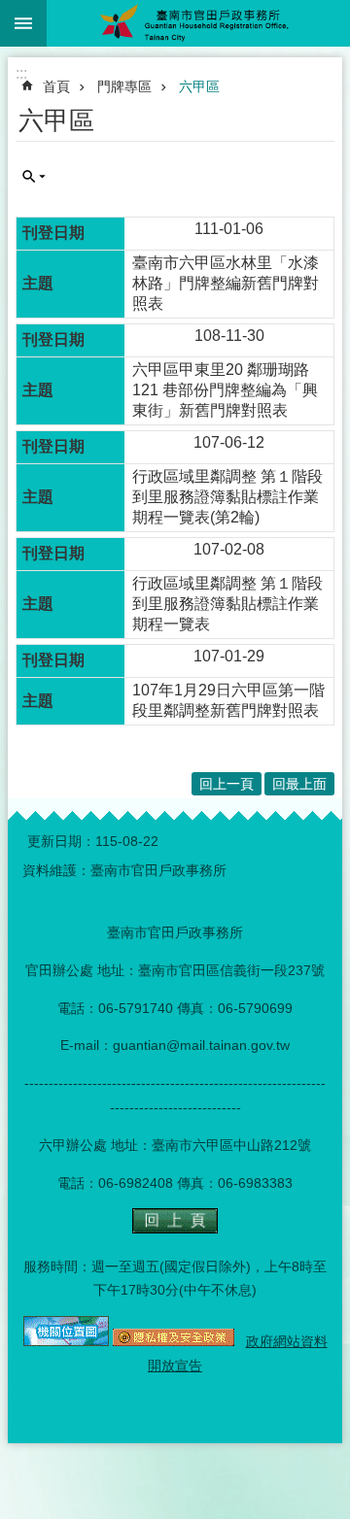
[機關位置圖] (66, 1341)
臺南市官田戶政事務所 (198, 23)
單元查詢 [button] (34, 176)
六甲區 (199, 86)
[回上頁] (175, 1228)
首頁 (56, 86)
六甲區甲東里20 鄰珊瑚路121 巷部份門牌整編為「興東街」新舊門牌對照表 (225, 390)
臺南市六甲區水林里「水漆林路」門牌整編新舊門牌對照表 (225, 283)
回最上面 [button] (299, 784)
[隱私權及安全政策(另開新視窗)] (173, 1341)
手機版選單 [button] (23, 23)
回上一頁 (226, 784)
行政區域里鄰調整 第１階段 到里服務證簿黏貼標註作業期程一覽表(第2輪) (227, 496)
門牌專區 (124, 86)
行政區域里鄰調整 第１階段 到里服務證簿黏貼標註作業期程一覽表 (227, 603)
